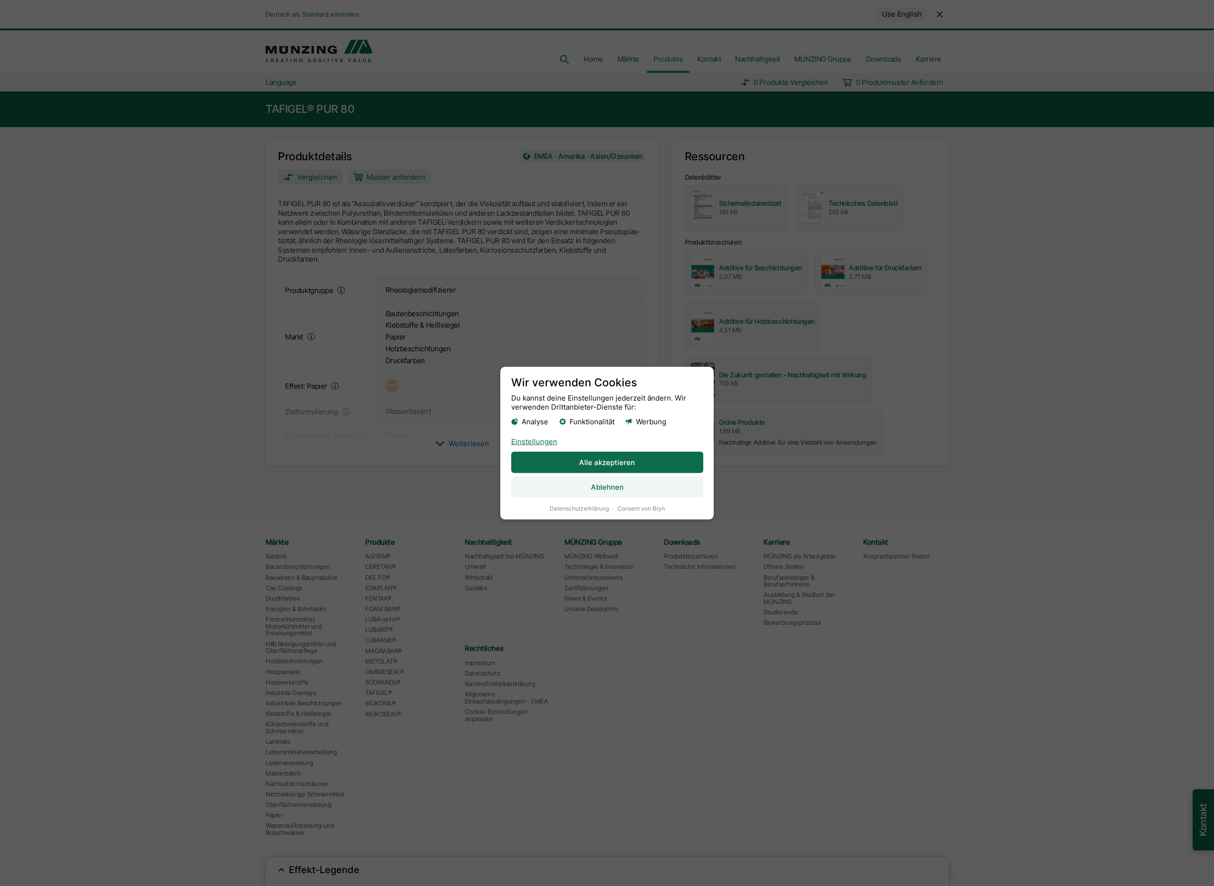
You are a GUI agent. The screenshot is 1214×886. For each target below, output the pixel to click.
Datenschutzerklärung (579, 508)
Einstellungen (534, 441)
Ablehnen (607, 487)
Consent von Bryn (641, 508)
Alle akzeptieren (607, 462)
